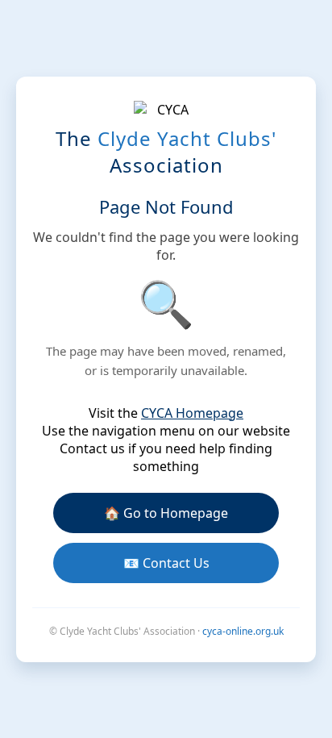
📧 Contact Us (166, 563)
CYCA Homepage (192, 413)
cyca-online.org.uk (243, 631)
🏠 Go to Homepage (166, 513)
